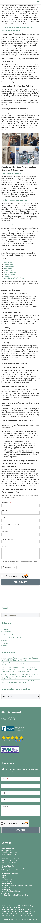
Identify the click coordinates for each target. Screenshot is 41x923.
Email (4, 517)
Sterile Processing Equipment (14, 200)
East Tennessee (9, 274)
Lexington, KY (9, 276)
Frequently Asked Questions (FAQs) (23, 911)
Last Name (5, 510)
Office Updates (8, 634)
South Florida (8, 268)
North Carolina (6, 881)
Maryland (4, 878)
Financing (21, 909)
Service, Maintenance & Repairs (13, 907)
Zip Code (5, 532)
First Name (6, 503)
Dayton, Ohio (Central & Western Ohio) (15, 895)
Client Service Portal (9, 909)
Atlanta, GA (8, 263)
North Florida (8, 265)
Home (4, 906)
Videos (5, 646)
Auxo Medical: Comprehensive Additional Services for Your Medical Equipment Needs (19, 659)
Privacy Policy (28, 915)
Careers (5, 913)
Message (5, 546)
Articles (5, 629)
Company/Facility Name (10, 525)
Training (5, 643)
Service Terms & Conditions (12, 915)
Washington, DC (7, 879)
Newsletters (7, 632)
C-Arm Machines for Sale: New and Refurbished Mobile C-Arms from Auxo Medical (18, 682)
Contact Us (14, 913)
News (29, 909)
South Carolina (6, 883)
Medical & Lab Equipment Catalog (21, 906)
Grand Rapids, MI (10, 272)
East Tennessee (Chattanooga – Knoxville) (16, 885)
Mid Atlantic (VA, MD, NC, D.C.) (14, 278)
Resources (6, 640)
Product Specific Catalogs (12, 637)
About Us (5, 911)
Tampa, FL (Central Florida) (11, 891)
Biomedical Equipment (11, 174)
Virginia (3, 876)
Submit (20, 829)
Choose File (10, 567)
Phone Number (8, 539)
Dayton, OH (8, 270)
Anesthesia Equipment (11, 225)
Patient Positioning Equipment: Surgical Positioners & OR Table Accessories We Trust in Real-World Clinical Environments (19, 676)
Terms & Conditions (26, 913)
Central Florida (9, 267)
